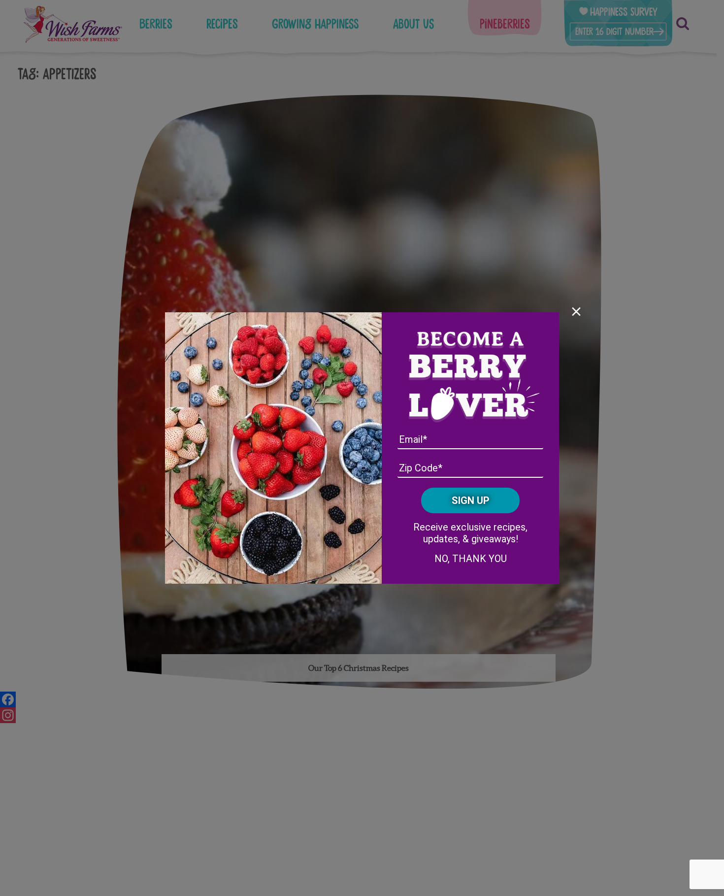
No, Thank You (470, 558)
